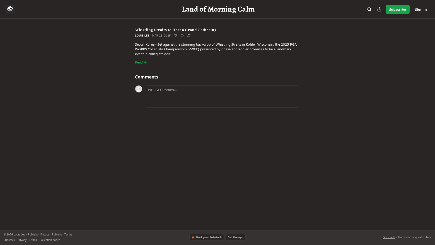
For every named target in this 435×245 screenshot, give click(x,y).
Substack (389, 237)
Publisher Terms (62, 234)
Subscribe (397, 9)
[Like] (175, 35)
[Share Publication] (379, 9)
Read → (141, 62)
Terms (33, 240)
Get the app (236, 237)
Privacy (22, 240)
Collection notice (49, 240)
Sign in (421, 9)
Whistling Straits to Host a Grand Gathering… (177, 29)
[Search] (369, 9)
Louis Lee (142, 35)
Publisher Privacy (38, 234)
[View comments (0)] (182, 35)
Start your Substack (209, 237)
